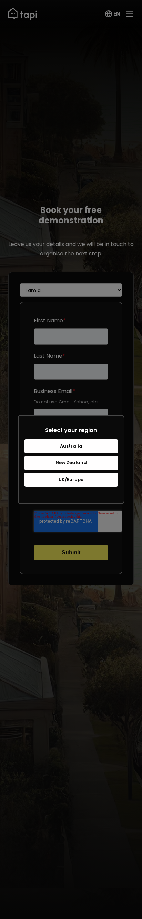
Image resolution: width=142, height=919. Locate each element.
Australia (71, 446)
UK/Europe (71, 479)
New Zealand (71, 462)
